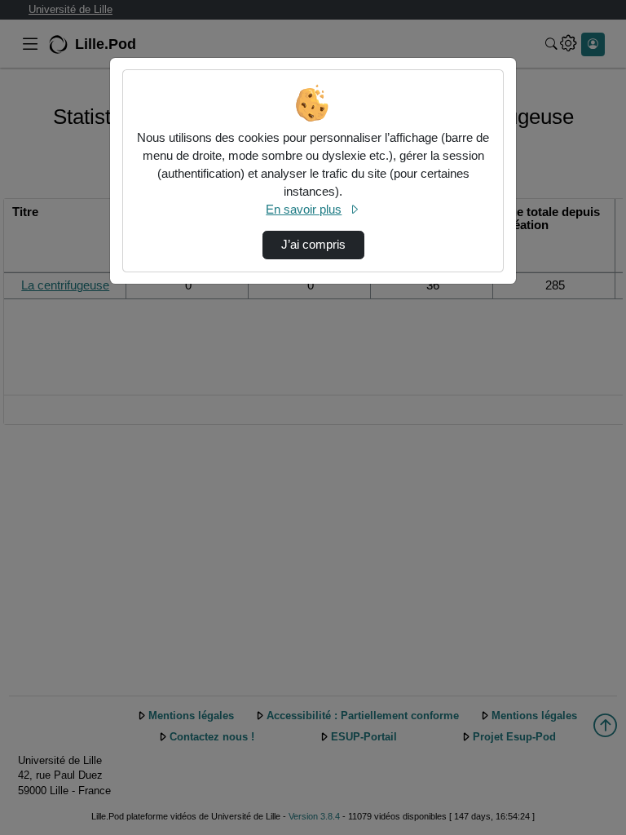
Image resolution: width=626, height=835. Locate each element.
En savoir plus (304, 209)
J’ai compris (313, 244)
